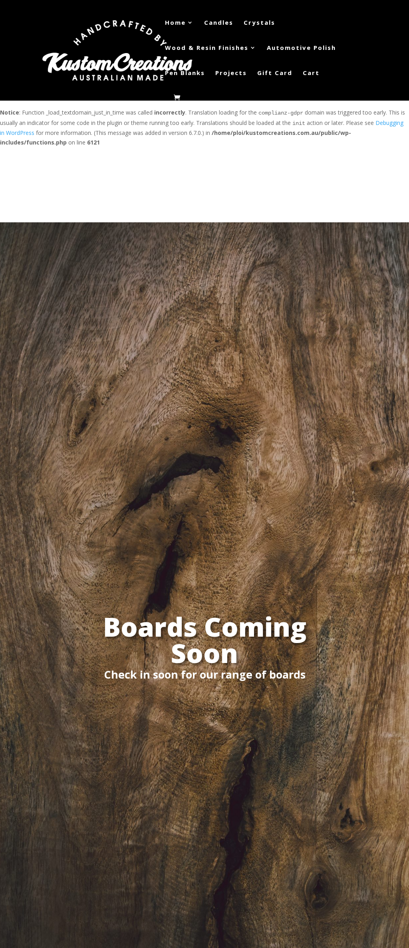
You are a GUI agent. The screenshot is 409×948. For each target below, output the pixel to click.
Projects (231, 73)
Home (175, 23)
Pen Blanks (185, 73)
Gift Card (274, 73)
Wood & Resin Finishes (206, 48)
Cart (311, 73)
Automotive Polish (301, 48)
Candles (218, 23)
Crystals (259, 23)
